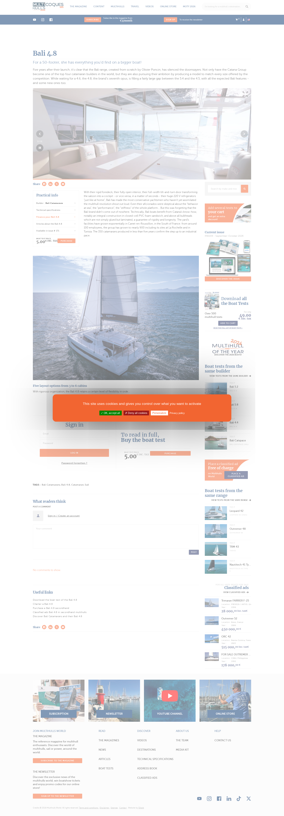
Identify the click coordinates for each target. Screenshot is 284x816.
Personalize (159, 413)
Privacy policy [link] (177, 413)
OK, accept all (111, 413)
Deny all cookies (137, 413)
